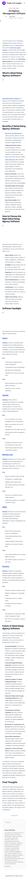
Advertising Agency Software (10, 98)
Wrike (4, 507)
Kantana (5, 566)
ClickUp (5, 395)
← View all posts (14, 815)
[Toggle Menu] (24, 3)
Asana (4, 338)
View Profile (7, 866)
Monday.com (7, 455)
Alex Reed (12, 16)
